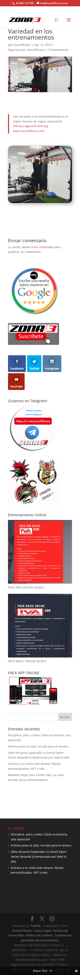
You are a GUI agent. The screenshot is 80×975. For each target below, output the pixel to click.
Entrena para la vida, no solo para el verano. (38, 746)
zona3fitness (22, 45)
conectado (46, 247)
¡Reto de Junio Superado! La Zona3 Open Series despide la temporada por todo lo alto (38, 856)
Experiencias (16, 50)
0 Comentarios (58, 50)
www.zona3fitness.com (29, 131)
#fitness (18, 126)
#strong (43, 126)
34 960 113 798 (24, 3)
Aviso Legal (42, 931)
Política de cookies (39, 935)
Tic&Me (35, 926)
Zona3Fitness (36, 50)
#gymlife (31, 126)
